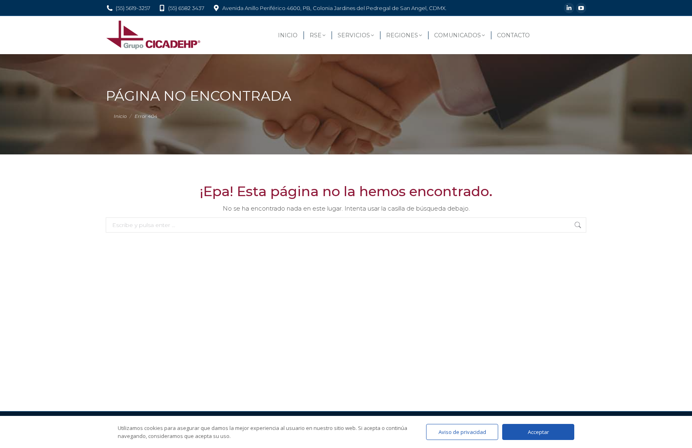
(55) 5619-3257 (133, 8)
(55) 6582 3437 (186, 8)
